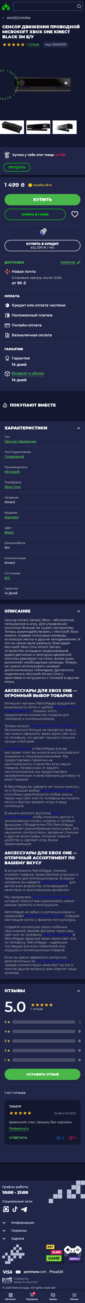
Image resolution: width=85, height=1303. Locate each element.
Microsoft (12, 472)
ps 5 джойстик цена (52, 961)
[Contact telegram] (24, 1210)
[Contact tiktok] (15, 1210)
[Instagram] (6, 1210)
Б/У (7, 578)
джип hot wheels (54, 882)
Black (9, 532)
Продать (16, 167)
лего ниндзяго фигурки (51, 897)
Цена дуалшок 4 (18, 749)
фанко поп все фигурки (44, 916)
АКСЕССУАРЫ (18, 18)
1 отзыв (33, 44)
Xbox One (13, 487)
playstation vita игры (58, 790)
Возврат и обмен (28, 373)
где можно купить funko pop (54, 726)
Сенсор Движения (20, 441)
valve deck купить (57, 935)
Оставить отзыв (43, 1074)
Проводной (14, 457)
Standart (12, 517)
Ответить (18, 1138)
